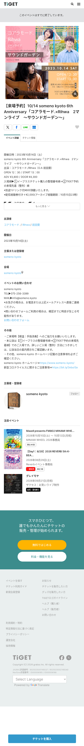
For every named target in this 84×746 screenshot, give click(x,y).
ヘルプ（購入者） (51, 603)
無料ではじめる (42, 545)
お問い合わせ (49, 615)
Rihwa (26, 224)
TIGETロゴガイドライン (55, 598)
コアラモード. (12, 224)
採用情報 (10, 645)
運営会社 (10, 640)
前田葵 (36, 224)
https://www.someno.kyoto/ (57, 362)
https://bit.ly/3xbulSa (64, 367)
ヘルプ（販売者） (51, 609)
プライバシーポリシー (17, 634)
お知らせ (46, 580)
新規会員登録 (13, 592)
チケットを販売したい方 (55, 586)
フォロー (75, 394)
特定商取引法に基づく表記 (20, 628)
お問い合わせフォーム (16, 320)
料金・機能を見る (42, 556)
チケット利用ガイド (16, 586)
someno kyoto (12, 256)
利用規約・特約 (14, 623)
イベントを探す (14, 580)
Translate (43, 685)
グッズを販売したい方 (53, 592)
